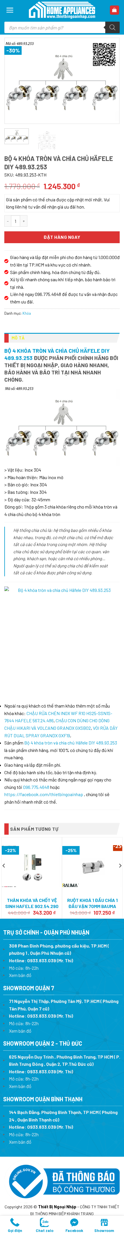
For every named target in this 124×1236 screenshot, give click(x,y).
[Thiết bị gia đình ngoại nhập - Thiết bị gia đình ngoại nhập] (62, 10)
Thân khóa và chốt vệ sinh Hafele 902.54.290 (32, 903)
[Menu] (10, 10)
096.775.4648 (36, 787)
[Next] (109, 80)
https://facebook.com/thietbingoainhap (43, 794)
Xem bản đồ (20, 975)
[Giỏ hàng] (114, 10)
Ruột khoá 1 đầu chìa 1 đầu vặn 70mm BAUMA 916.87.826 (92, 906)
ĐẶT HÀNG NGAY (62, 237)
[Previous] (14, 80)
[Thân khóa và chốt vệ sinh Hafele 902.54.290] (32, 866)
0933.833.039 (41, 960)
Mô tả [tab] (18, 337)
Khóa (26, 313)
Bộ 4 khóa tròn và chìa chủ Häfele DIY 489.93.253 (70, 742)
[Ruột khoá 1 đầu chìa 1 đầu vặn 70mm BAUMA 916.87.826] (92, 866)
